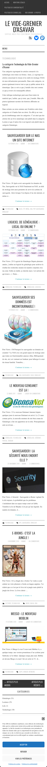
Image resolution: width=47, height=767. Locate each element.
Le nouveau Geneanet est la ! (24, 387)
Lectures (8, 603)
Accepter (23, 744)
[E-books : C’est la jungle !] (23, 561)
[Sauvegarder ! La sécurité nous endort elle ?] (23, 480)
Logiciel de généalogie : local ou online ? (23, 224)
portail (4, 441)
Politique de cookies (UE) (12, 12)
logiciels (38, 287)
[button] (43, 718)
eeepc (21, 672)
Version (10, 441)
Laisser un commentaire (32, 393)
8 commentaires (33, 230)
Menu (4, 48)
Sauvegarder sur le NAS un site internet (23, 137)
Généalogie (8, 287)
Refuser (23, 751)
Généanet (38, 438)
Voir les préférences (23, 758)
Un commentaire (33, 143)
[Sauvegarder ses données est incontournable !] (23, 329)
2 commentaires (34, 463)
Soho (32, 375)
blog (20, 209)
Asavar (23, 143)
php (34, 209)
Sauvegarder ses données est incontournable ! (23, 302)
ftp (24, 209)
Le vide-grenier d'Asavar (23, 26)
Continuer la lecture (23, 201)
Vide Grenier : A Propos (33, 12)
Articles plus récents (37, 683)
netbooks (32, 672)
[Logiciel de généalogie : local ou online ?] (23, 245)
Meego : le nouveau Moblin (23, 615)
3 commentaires (33, 310)
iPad (36, 603)
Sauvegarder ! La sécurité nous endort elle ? (23, 455)
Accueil (6, 2)
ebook (32, 603)
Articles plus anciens (11, 683)
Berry (27, 603)
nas (31, 209)
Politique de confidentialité (29, 764)
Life (3, 706)
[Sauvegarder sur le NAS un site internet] (23, 163)
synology (5, 212)
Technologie (9, 209)
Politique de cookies (14, 764)
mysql (27, 209)
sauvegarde (40, 209)
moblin (25, 672)
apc (20, 523)
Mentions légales (19, 2)
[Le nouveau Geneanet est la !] (23, 402)
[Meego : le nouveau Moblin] (23, 635)
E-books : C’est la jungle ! (23, 535)
